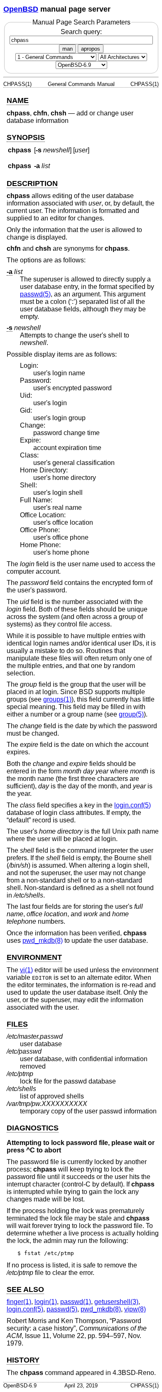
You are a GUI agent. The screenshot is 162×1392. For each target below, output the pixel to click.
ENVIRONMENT (34, 957)
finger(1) (19, 1301)
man (67, 49)
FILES (17, 1024)
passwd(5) (35, 294)
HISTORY (23, 1360)
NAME (18, 100)
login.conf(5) (132, 805)
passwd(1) (75, 1301)
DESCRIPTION (32, 183)
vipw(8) (135, 1309)
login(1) (45, 1301)
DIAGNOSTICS (33, 1128)
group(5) (131, 714)
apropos (90, 49)
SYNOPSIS (26, 137)
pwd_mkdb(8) (42, 940)
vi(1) (26, 970)
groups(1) (57, 699)
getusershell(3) (116, 1301)
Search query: (81, 31)
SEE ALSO (25, 1289)
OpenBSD (20, 9)
